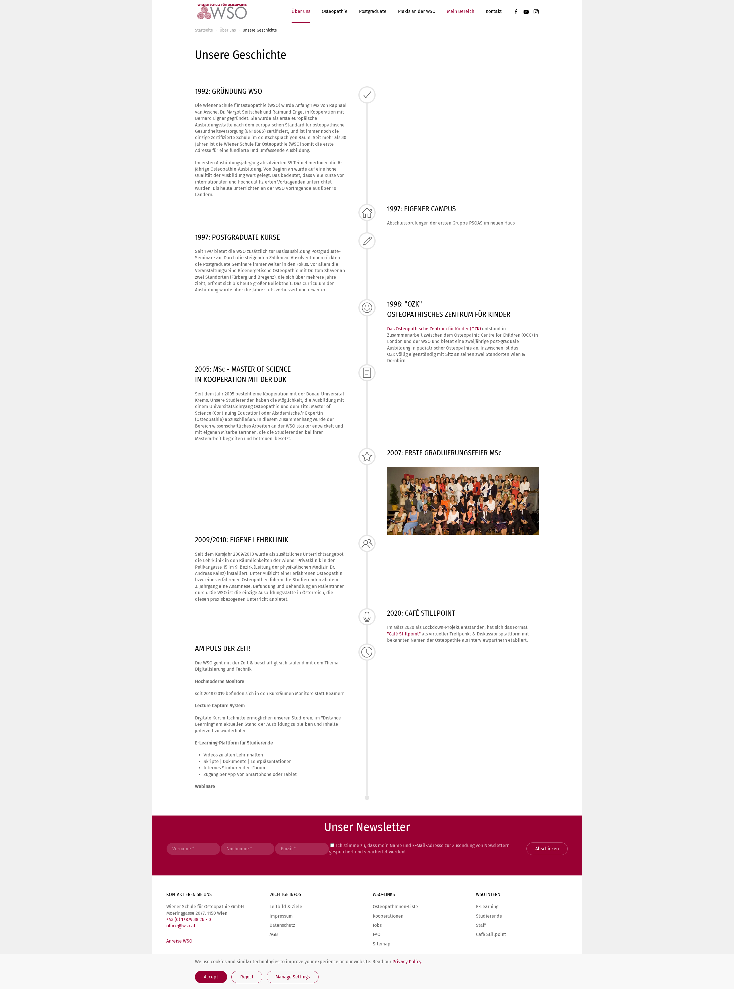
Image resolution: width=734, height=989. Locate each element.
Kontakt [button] (494, 11)
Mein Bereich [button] (460, 11)
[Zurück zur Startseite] (221, 11)
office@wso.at (181, 925)
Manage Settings (293, 977)
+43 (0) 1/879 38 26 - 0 (188, 919)
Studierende (489, 916)
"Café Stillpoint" (404, 634)
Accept (211, 977)
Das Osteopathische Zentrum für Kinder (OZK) (434, 328)
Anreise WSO (179, 941)
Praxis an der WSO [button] (417, 11)
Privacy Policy (407, 961)
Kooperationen (388, 916)
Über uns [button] (301, 11)
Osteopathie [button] (335, 11)
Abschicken (547, 848)
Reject (246, 977)
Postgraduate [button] (372, 11)
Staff (481, 925)
